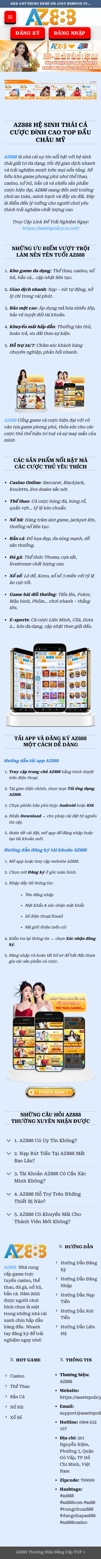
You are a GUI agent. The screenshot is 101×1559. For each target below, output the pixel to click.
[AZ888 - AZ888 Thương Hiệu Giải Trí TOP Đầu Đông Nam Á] (50, 17)
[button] (10, 16)
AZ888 (10, 420)
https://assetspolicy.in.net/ (50, 228)
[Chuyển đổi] (9, 1140)
